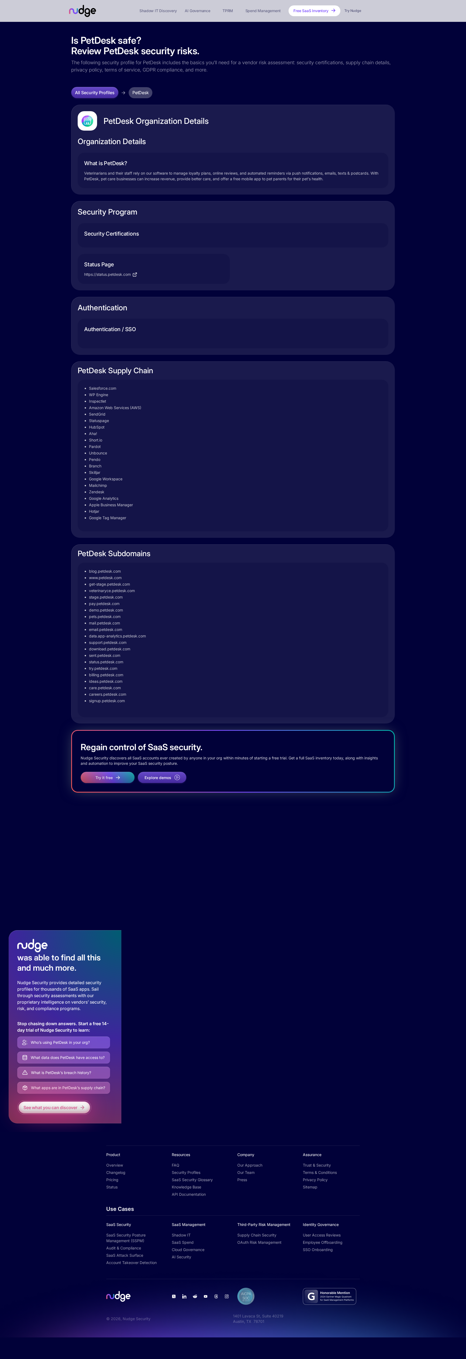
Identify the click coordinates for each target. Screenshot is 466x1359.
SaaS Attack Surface (124, 1255)
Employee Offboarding (322, 1242)
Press (242, 1179)
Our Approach (249, 1165)
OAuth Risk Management (259, 1242)
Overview (114, 1165)
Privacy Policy (315, 1179)
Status (112, 1187)
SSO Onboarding (318, 1249)
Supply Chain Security (256, 1235)
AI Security (181, 1257)
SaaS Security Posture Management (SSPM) (126, 1238)
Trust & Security (317, 1165)
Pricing (112, 1179)
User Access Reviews (322, 1235)
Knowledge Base (186, 1187)
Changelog (115, 1172)
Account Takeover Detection (131, 1262)
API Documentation (189, 1194)
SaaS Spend (183, 1242)
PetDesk (140, 92)
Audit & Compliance (123, 1248)
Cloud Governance (188, 1249)
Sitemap (310, 1187)
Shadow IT (181, 1235)
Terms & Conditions (320, 1172)
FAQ (175, 1165)
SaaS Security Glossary (192, 1179)
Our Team (246, 1172)
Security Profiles (186, 1172)
